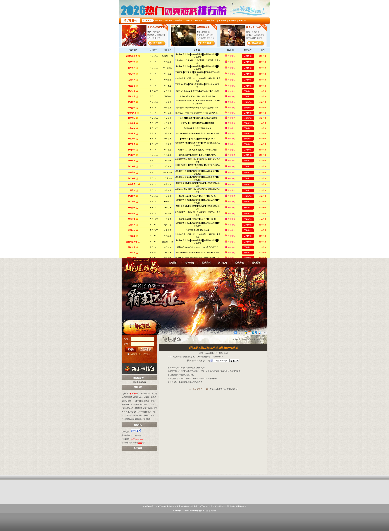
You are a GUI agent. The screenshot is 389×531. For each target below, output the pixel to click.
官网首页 (173, 262)
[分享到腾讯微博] (252, 333)
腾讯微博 (203, 357)
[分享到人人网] (256, 333)
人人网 (197, 357)
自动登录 (134, 354)
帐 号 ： (127, 339)
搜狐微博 (190, 357)
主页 (244, 339)
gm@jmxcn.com (137, 439)
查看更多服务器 (139, 382)
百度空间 (216, 357)
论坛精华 (260, 339)
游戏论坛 (256, 262)
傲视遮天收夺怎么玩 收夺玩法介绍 (224, 389)
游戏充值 (239, 262)
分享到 (170, 357)
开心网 (209, 357)
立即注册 (145, 349)
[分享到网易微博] (259, 333)
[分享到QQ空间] (246, 333)
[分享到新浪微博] (249, 333)
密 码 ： (127, 344)
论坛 (140, 443)
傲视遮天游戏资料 (206, 262)
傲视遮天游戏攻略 (223, 262)
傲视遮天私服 (202, 511)
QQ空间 (176, 357)
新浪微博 (183, 357)
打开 (14, 516)
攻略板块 (251, 339)
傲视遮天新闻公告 (190, 262)
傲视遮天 (141, 265)
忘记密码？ (145, 354)
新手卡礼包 (139, 368)
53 (265, 333)
